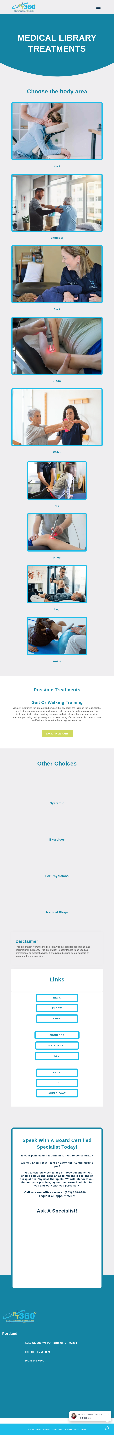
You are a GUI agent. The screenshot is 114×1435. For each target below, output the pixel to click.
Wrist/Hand (57, 1045)
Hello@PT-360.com (37, 1351)
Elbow (57, 1008)
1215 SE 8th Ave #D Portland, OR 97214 (51, 1342)
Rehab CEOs (48, 1429)
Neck (57, 998)
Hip (57, 1083)
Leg (57, 1056)
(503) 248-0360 (34, 1360)
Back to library (57, 734)
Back (57, 1072)
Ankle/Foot (57, 1093)
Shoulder (57, 1035)
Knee (57, 1018)
